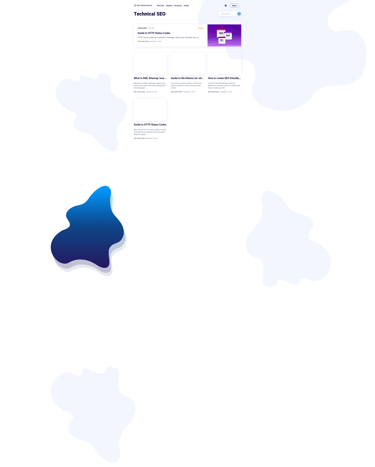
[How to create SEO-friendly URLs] (224, 63)
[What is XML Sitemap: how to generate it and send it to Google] (150, 63)
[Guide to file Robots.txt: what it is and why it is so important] (187, 63)
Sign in (234, 5)
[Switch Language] (227, 6)
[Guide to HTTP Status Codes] (150, 110)
